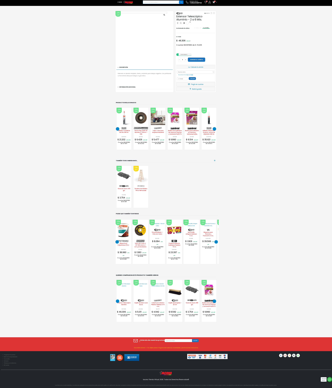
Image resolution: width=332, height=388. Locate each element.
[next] (214, 13)
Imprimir (187, 23)
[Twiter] (294, 355)
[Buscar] (181, 2)
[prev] (211, 13)
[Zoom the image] (166, 372)
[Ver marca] (124, 128)
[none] (140, 241)
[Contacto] (285, 355)
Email (184, 23)
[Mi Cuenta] (209, 2)
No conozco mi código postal (185, 74)
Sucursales (7, 359)
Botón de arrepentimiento (10, 357)
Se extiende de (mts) (182, 28)
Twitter (180, 23)
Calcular (192, 78)
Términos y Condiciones (10, 363)
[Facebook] (281, 355)
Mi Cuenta (6, 365)
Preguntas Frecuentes (9, 354)
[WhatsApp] (298, 355)
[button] (117, 129)
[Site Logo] (128, 2)
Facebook (177, 23)
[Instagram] (289, 355)
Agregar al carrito (196, 59)
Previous (117, 242)
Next (216, 242)
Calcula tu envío (197, 67)
